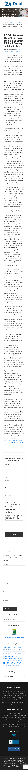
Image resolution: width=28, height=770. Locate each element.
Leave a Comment (15, 51)
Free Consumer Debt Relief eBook (14, 637)
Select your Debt (11, 509)
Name (7, 464)
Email (7, 480)
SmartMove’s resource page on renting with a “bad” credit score (13, 442)
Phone (7, 488)
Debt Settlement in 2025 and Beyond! (13, 653)
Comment (6, 564)
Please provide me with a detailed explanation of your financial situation (13, 517)
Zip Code (8, 495)
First (6, 471)
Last (6, 477)
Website (5, 600)
